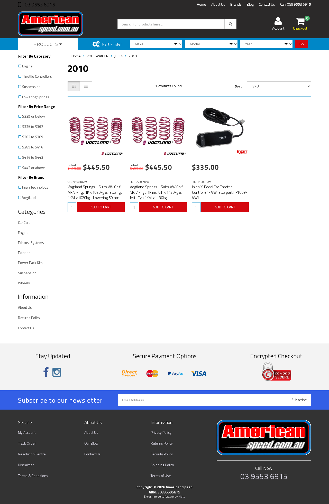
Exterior (24, 252)
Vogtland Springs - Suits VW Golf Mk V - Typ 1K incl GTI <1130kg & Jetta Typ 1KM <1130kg (156, 192)
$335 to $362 (32, 126)
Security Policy (162, 454)
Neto (182, 496)
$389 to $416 (32, 147)
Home (201, 4)
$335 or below (33, 116)
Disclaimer (26, 464)
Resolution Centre (32, 454)
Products (46, 44)
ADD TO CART (100, 207)
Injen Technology (35, 187)
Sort (238, 86)
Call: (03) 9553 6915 (295, 4)
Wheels (24, 283)
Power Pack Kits (30, 262)
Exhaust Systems (31, 242)
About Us (218, 4)
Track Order (27, 443)
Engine (27, 66)
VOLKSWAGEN (97, 56)
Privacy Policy (161, 432)
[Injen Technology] (242, 152)
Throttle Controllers (37, 76)
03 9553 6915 (39, 4)
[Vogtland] (112, 153)
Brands (236, 4)
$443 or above (33, 167)
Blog (250, 4)
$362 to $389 (32, 136)
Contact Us (267, 4)
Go (301, 44)
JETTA (118, 56)
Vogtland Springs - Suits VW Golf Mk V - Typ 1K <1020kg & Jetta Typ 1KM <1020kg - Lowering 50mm (95, 192)
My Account (26, 432)
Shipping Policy (162, 464)
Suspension (31, 86)
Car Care (24, 222)
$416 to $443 (32, 157)
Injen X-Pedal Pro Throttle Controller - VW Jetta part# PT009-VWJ (219, 192)
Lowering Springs (35, 97)
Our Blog (91, 443)
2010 (133, 56)
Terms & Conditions (33, 475)
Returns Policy (29, 317)
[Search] (230, 24)
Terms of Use (161, 475)
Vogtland (29, 197)
